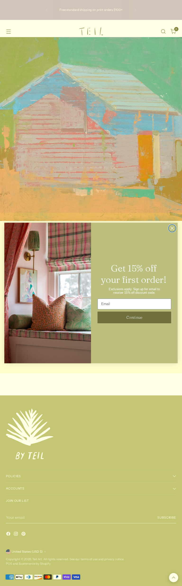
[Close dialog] (172, 228)
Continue (134, 317)
